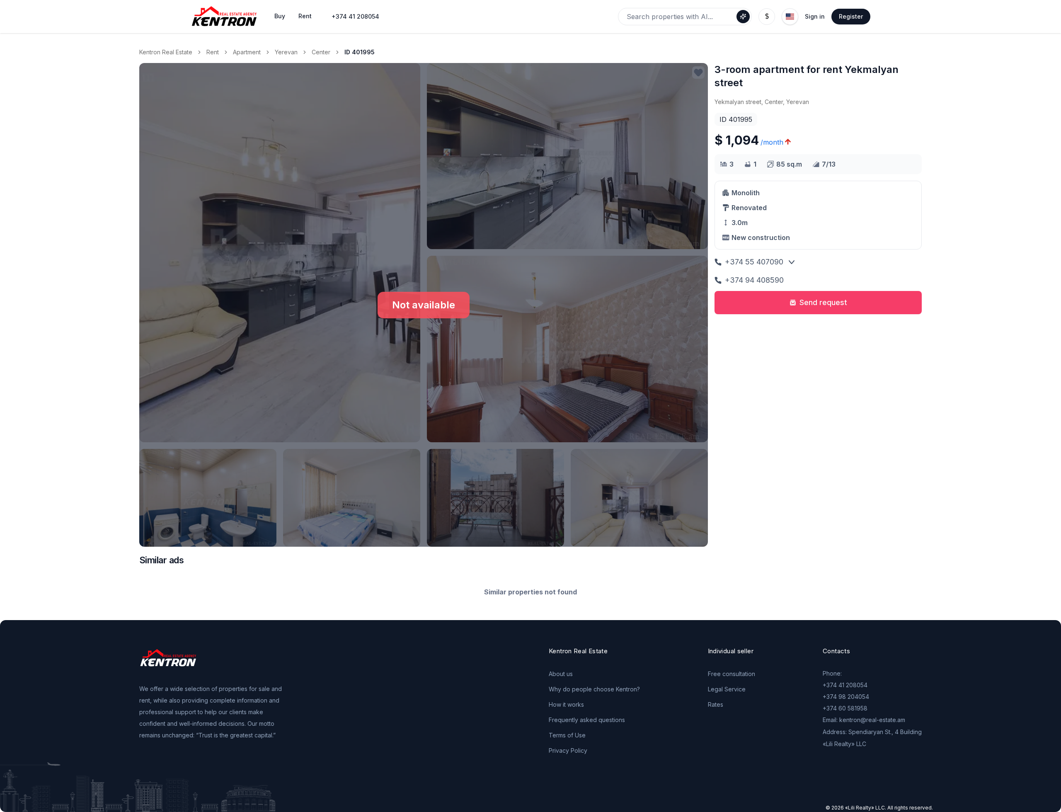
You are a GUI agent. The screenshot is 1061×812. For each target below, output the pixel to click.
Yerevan (286, 52)
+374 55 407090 (754, 261)
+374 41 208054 (355, 16)
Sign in (815, 16)
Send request (823, 302)
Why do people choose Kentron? (594, 689)
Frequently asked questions (587, 719)
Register (851, 16)
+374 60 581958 (845, 708)
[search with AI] (743, 16)
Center (321, 52)
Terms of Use (567, 735)
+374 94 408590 (754, 280)
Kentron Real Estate (165, 52)
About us (561, 673)
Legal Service (727, 689)
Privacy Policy (568, 750)
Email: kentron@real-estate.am (864, 719)
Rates (715, 704)
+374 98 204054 (846, 696)
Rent (212, 52)
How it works (566, 704)
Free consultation (731, 673)
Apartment (247, 52)
